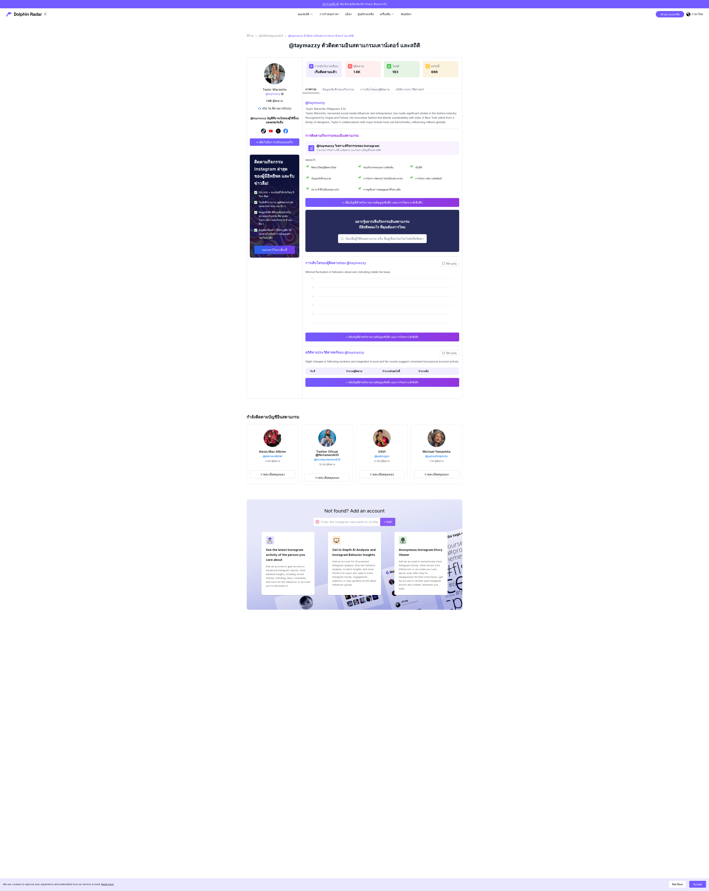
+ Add (388, 522)
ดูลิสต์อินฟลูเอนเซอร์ (271, 35)
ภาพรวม (310, 89)
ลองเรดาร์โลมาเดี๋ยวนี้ (274, 249)
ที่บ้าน (250, 35)
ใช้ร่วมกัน (451, 263)
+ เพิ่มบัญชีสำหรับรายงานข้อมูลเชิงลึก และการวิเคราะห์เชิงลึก (382, 202)
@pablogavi (381, 456)
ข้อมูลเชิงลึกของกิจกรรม (338, 89)
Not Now (677, 884)
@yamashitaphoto (436, 456)
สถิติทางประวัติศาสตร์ (410, 89)
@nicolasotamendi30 (327, 459)
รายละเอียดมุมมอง (273, 474)
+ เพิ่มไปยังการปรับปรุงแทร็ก (274, 142)
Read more (107, 884)
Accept (697, 884)
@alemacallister (272, 456)
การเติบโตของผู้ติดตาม (375, 89)
